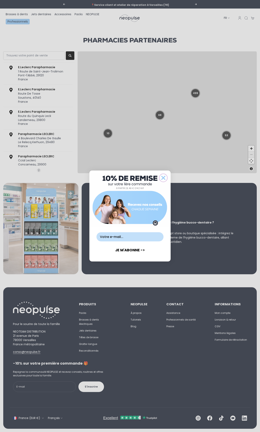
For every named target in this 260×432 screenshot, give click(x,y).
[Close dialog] (163, 178)
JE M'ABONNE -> (130, 250)
